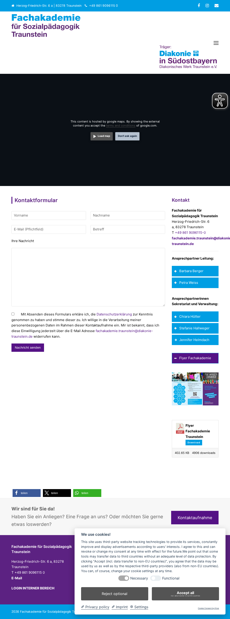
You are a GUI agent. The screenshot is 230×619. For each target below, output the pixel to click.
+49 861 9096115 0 (103, 5)
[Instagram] (207, 6)
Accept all (185, 594)
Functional (170, 578)
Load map (104, 136)
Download (194, 442)
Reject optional (114, 593)
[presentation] (123, 578)
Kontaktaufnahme (195, 517)
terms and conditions (120, 125)
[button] (216, 42)
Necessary (139, 578)
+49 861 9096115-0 (190, 232)
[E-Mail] (217, 6)
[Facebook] (199, 6)
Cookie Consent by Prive (208, 608)
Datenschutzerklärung (114, 314)
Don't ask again (127, 136)
